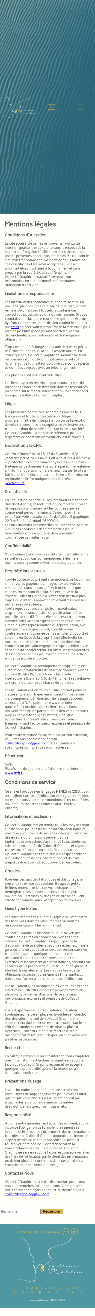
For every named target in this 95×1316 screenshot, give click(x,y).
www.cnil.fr (15, 483)
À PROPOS (24, 1231)
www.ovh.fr (14, 773)
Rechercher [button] (52, 1211)
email (15, 327)
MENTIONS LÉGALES (46, 1231)
